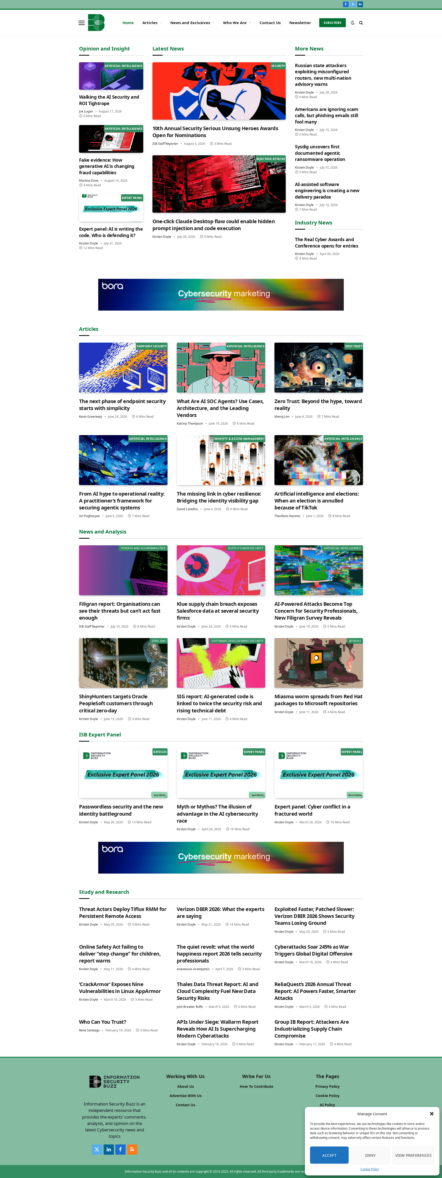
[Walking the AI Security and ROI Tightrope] (111, 76)
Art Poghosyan (89, 516)
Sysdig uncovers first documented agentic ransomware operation (320, 153)
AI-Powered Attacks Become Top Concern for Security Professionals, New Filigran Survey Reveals (316, 610)
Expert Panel (132, 198)
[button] (431, 1113)
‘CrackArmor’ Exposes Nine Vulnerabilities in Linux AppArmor (120, 988)
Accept (329, 1155)
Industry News (313, 222)
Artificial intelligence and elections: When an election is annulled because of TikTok (316, 500)
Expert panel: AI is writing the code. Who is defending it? (111, 232)
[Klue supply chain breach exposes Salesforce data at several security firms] (221, 570)
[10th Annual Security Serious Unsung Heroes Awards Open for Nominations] (219, 91)
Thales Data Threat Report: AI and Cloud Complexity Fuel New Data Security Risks (217, 991)
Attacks (355, 641)
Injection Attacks (270, 159)
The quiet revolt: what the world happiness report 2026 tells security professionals (219, 953)
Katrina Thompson (190, 423)
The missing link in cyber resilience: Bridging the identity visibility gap (219, 497)
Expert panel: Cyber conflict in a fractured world (312, 810)
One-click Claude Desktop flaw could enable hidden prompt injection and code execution (213, 225)
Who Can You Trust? (102, 1021)
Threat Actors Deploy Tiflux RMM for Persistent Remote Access (122, 912)
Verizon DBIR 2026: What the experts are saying (220, 912)
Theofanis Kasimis (287, 516)
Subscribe (332, 23)
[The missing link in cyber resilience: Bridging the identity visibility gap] (221, 460)
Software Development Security (237, 641)
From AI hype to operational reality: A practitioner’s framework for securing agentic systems (121, 500)
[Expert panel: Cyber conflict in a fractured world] (318, 773)
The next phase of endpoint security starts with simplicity (122, 405)
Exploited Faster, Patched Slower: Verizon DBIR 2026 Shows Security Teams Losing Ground (314, 916)
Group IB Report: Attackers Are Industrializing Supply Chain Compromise (311, 1028)
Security (278, 66)
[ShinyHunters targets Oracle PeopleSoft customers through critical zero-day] (123, 663)
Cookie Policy (369, 1169)
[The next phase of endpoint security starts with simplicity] (123, 368)
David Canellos (187, 509)
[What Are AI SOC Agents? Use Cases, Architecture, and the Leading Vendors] (221, 368)
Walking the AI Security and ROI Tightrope (109, 100)
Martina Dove (88, 180)
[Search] (360, 22)
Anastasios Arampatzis (193, 969)
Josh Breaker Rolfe (190, 1007)
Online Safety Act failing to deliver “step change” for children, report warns (120, 953)
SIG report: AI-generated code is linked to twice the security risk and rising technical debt (219, 703)
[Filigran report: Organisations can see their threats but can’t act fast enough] (123, 570)
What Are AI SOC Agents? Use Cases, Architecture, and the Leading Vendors (220, 408)
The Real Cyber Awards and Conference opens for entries (326, 242)
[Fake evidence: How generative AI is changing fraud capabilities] (111, 138)
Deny (370, 1155)
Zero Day (158, 641)
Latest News (168, 48)
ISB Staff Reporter (165, 143)
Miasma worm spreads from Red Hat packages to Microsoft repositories (318, 700)
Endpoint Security (152, 346)
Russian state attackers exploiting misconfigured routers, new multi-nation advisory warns (323, 74)
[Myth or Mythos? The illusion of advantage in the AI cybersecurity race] (221, 773)
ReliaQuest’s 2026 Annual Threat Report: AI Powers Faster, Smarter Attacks (315, 991)
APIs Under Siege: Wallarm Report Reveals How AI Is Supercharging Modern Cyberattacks (218, 1028)
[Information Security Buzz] (96, 22)
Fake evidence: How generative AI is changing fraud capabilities (106, 166)
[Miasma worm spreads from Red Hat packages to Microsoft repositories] (318, 663)
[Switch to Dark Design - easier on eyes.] (353, 23)
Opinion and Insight (104, 48)
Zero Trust (353, 346)
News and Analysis (102, 531)
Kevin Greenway (90, 416)
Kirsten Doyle (88, 243)
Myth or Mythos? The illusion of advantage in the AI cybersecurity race (217, 813)
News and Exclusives (190, 22)
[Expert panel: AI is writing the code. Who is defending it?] (111, 208)
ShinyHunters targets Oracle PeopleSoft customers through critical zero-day (116, 703)
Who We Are (235, 22)
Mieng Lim (281, 416)
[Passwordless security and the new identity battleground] (123, 773)
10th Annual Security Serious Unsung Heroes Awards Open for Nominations (215, 132)
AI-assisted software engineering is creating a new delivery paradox (327, 190)
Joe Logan (86, 111)
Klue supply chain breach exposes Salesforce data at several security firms (218, 610)
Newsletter (300, 22)
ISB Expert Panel (100, 734)
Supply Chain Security (245, 548)
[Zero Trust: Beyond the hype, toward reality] (318, 368)
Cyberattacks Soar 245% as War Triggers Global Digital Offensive (313, 950)
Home (128, 22)
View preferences (413, 1155)
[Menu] (82, 22)
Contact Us (270, 22)
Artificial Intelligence (123, 66)
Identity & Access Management (239, 439)
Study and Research (104, 891)
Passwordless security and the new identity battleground (121, 810)
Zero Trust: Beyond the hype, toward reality (318, 405)
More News (309, 48)
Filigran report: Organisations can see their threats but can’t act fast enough (119, 610)
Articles (149, 22)
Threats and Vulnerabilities (143, 548)
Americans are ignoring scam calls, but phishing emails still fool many (326, 115)
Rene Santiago (89, 1030)
